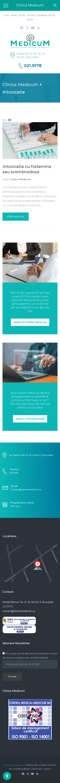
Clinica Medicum (20, 84)
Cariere (47, 768)
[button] (30, 322)
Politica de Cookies (36, 765)
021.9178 (33, 66)
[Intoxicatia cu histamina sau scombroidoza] (30, 140)
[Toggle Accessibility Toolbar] (7, 775)
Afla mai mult (15, 216)
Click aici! (15, 506)
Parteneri (37, 768)
